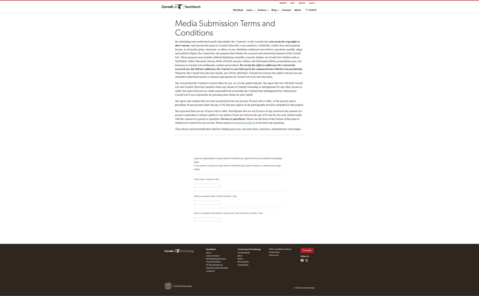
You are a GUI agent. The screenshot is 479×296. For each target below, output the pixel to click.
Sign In (302, 3)
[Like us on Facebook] (302, 260)
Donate (283, 3)
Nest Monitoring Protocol (216, 259)
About (297, 10)
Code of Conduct (213, 256)
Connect (286, 10)
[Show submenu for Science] (268, 10)
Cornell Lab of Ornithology (249, 249)
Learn (249, 10)
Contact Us (210, 271)
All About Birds (244, 253)
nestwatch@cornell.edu (243, 122)
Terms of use (274, 255)
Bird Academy (243, 262)
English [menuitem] (311, 3)
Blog (274, 10)
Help (293, 3)
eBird (240, 256)
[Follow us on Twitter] (306, 260)
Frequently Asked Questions (217, 268)
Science (262, 10)
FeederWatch (243, 265)
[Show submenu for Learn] (254, 10)
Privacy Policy (274, 252)
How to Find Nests (213, 262)
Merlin (240, 259)
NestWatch (211, 249)
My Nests (238, 10)
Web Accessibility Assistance (280, 249)
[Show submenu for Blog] (278, 10)
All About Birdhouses (214, 265)
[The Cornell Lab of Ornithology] (179, 251)
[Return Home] (181, 6)
